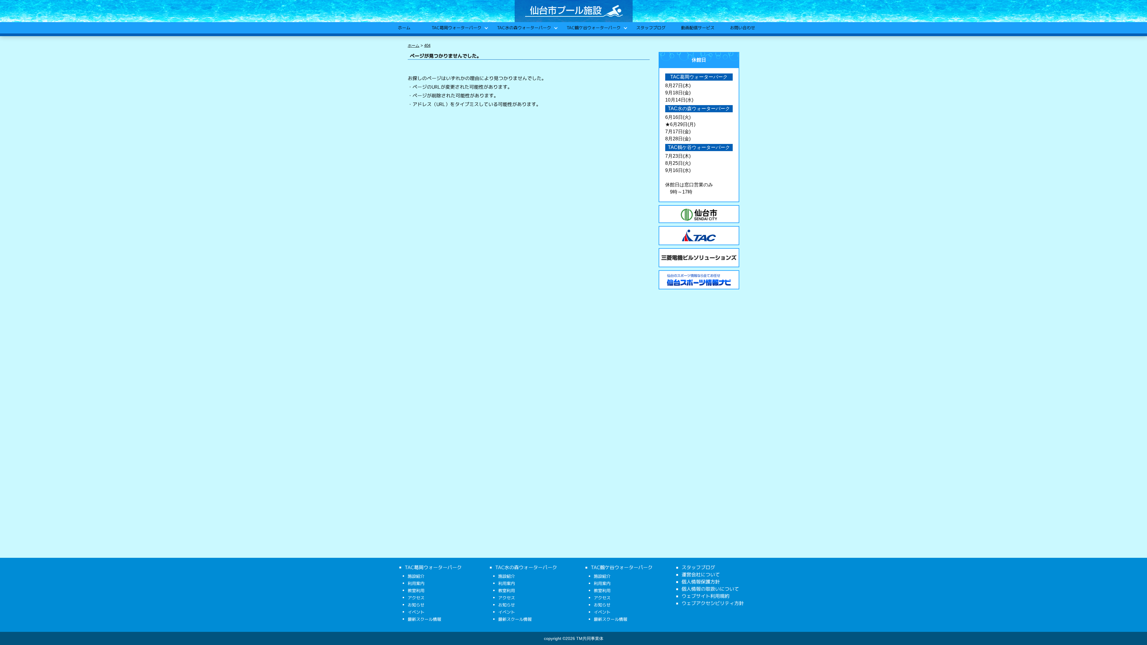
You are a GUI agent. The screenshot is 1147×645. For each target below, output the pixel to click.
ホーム (404, 27)
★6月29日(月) (680, 124)
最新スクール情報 (424, 619)
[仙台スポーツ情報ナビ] (699, 280)
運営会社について (701, 574)
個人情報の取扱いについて (710, 589)
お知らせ (416, 605)
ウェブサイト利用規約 (705, 596)
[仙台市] (699, 215)
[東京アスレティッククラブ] (699, 236)
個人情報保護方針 (701, 581)
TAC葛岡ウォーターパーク (456, 27)
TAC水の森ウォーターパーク (524, 27)
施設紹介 (416, 576)
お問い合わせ (742, 27)
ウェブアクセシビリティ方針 (713, 603)
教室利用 (416, 590)
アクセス (416, 598)
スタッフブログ (650, 27)
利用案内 (416, 583)
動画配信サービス (697, 27)
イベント (416, 612)
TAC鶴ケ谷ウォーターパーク (593, 27)
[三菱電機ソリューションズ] (699, 258)
